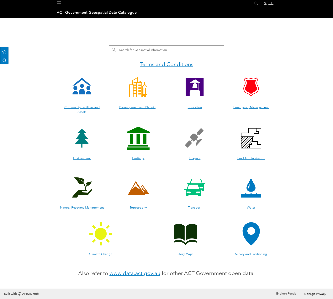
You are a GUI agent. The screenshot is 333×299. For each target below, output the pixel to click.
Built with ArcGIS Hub (21, 294)
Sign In (268, 3)
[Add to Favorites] (4, 51)
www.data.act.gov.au (134, 273)
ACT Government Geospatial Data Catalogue (97, 12)
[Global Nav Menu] (58, 3)
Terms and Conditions (166, 64)
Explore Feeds (286, 293)
